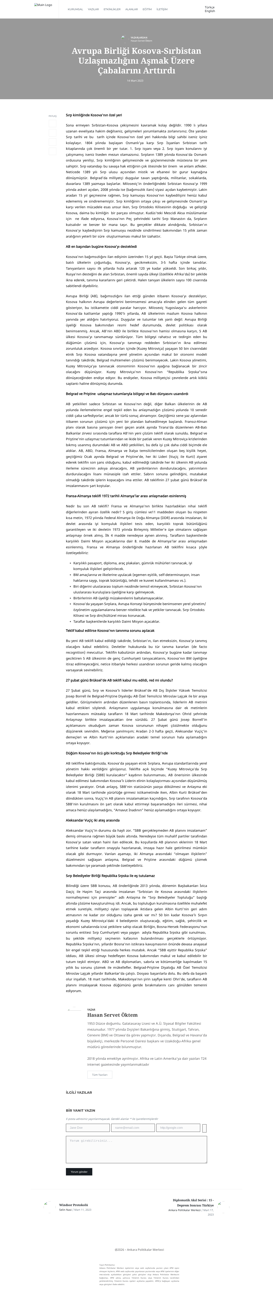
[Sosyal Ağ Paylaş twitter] (52, 132)
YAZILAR (93, 9)
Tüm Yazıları (100, 1074)
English (210, 11)
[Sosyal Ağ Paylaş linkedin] (52, 142)
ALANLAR (131, 9)
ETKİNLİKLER (112, 9)
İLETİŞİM (162, 9)
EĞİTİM (147, 9)
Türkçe (209, 7)
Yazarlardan (139, 37)
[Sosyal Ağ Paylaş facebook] (52, 123)
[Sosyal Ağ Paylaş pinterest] (52, 151)
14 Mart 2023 (135, 80)
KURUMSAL (75, 9)
